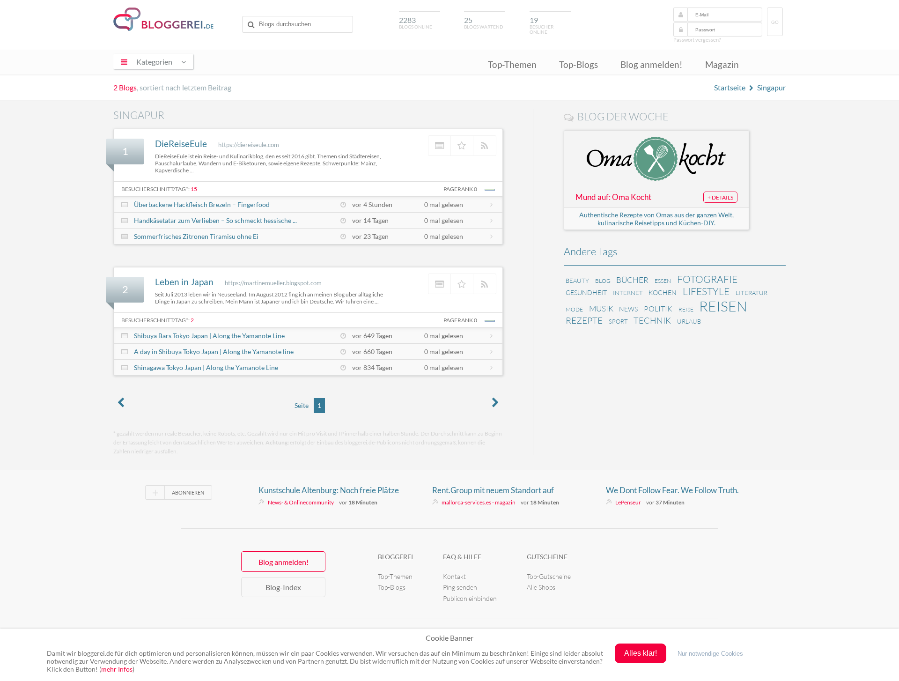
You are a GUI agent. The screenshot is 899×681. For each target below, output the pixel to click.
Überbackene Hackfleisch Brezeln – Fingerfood (202, 204)
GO (775, 22)
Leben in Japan (184, 281)
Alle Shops (541, 587)
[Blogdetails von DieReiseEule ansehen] (439, 145)
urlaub (689, 321)
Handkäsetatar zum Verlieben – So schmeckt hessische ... (215, 220)
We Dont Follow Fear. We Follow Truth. (672, 490)
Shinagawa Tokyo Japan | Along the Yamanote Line (206, 367)
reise (685, 309)
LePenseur (628, 502)
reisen (723, 306)
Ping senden (460, 587)
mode (574, 309)
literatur (751, 292)
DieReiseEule (181, 143)
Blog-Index (283, 587)
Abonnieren (188, 492)
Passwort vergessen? (697, 40)
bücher (632, 280)
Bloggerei (395, 557)
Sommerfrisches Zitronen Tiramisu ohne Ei (196, 236)
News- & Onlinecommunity (301, 502)
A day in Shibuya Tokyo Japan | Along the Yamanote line (214, 351)
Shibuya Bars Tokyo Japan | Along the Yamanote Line (209, 336)
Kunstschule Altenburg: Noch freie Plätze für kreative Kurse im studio (328, 490)
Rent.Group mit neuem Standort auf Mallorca (493, 490)
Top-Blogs (578, 64)
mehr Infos (117, 669)
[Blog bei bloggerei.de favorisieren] (462, 145)
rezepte (584, 320)
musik (601, 308)
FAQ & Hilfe (462, 557)
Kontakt (454, 576)
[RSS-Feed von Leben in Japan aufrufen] (484, 284)
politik (658, 308)
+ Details (720, 197)
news (628, 309)
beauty (577, 280)
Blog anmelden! (651, 64)
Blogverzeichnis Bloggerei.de (163, 19)
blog (603, 280)
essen (663, 280)
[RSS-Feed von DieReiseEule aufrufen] (484, 145)
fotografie (707, 279)
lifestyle (706, 291)
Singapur (771, 87)
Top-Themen (512, 64)
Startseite (729, 87)
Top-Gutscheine (549, 576)
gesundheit (586, 292)
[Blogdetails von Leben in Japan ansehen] (439, 284)
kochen (662, 292)
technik (652, 320)
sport (618, 321)
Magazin (722, 64)
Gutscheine (547, 557)
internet (628, 292)
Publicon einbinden (470, 598)
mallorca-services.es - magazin (479, 502)
